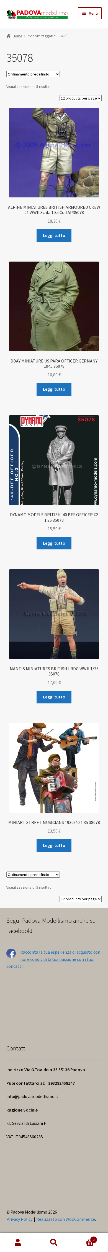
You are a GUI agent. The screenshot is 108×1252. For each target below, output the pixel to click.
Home (17, 35)
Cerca (54, 1242)
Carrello (83, 1238)
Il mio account (18, 1242)
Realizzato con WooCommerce (65, 1219)
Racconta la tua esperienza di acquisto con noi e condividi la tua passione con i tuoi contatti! (53, 959)
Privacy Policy (19, 1219)
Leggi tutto (54, 235)
